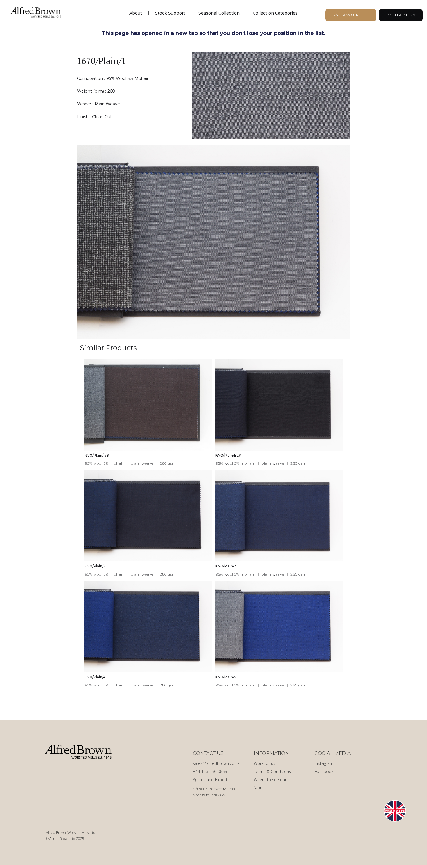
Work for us (264, 763)
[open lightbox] (274, 95)
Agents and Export (210, 779)
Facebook (324, 771)
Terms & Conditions (272, 771)
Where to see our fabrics (270, 783)
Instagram (324, 763)
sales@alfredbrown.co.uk (216, 763)
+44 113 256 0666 (210, 771)
